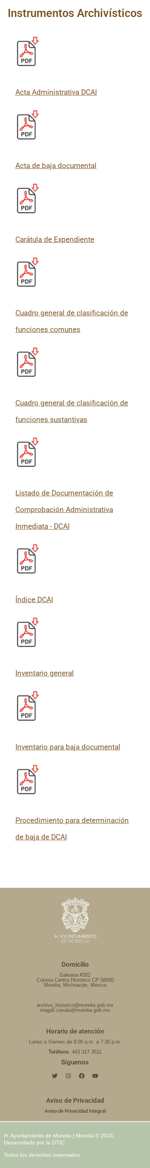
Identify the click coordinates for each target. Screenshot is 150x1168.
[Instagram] (68, 1076)
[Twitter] (55, 1076)
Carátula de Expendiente (54, 239)
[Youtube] (95, 1076)
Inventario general (44, 673)
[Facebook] (82, 1076)
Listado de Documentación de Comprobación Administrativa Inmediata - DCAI (64, 510)
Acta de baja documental (56, 165)
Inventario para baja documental (67, 746)
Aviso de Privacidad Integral (75, 1111)
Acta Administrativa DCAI (56, 92)
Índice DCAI (34, 599)
